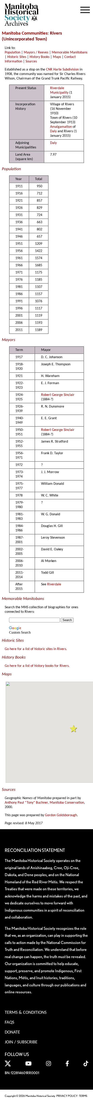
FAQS (9, 1022)
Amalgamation (61, 127)
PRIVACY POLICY (67, 1096)
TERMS (83, 1096)
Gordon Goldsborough (61, 815)
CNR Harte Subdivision (62, 69)
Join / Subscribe (21, 1042)
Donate (12, 1032)
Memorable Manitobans (69, 52)
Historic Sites (16, 57)
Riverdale (54, 584)
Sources (31, 61)
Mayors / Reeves (36, 52)
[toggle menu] (85, 9)
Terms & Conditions (25, 1012)
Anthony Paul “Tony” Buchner (26, 802)
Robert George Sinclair (57, 395)
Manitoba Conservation (67, 802)
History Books (39, 57)
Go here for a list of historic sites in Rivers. (36, 649)
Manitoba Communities (24, 33)
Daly (53, 131)
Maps (57, 57)
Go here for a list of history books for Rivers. (37, 666)
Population (12, 52)
